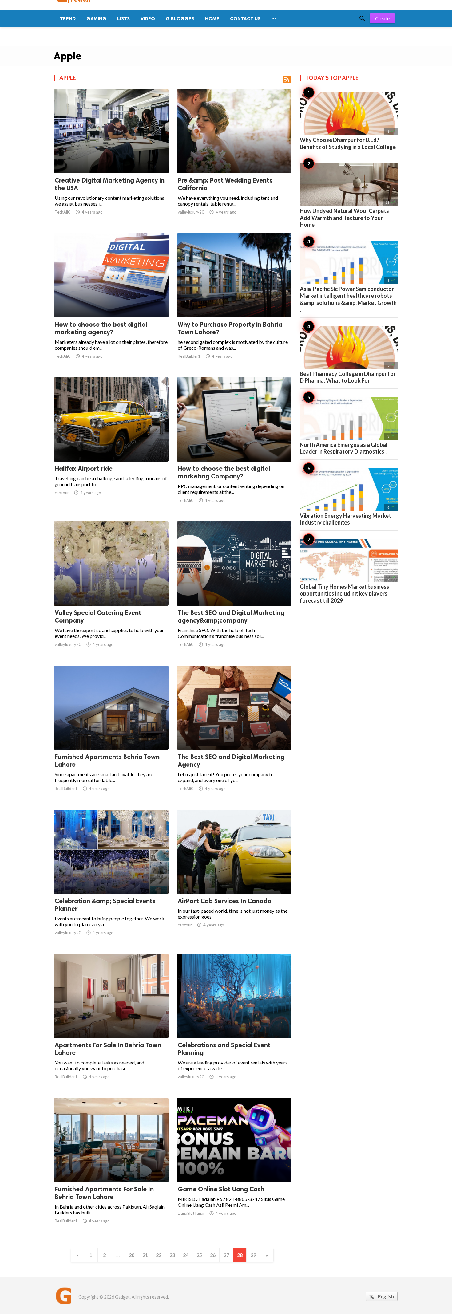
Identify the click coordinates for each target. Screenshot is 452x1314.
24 (185, 1255)
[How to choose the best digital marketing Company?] (234, 445)
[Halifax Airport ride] (111, 445)
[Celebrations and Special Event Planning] (234, 1022)
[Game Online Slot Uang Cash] (234, 1166)
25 (199, 1255)
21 (145, 1255)
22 (158, 1255)
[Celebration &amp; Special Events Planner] (111, 878)
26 (213, 1255)
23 (172, 1255)
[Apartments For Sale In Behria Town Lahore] (111, 1022)
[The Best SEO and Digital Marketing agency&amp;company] (234, 589)
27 (226, 1255)
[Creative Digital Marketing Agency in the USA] (111, 157)
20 (131, 1255)
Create (382, 18)
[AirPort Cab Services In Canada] (234, 878)
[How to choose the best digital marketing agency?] (111, 301)
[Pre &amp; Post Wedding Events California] (234, 157)
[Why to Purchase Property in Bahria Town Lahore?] (234, 301)
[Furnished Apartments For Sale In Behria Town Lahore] (111, 1166)
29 (253, 1255)
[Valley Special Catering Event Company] (111, 589)
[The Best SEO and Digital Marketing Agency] (234, 734)
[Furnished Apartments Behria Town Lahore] (111, 734)
